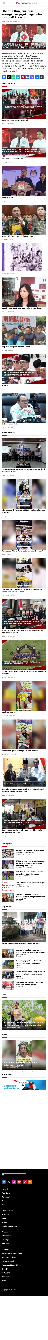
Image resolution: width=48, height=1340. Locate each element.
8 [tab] (32, 1072)
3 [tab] (24, 1032)
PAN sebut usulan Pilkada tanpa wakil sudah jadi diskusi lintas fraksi (23, 422)
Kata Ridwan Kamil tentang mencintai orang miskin (21, 384)
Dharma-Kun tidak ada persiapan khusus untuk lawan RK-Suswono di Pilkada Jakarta (23, 235)
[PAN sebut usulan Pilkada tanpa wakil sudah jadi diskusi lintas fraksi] (24, 407)
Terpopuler (7, 843)
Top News (6, 907)
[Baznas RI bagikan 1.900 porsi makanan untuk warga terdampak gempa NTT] (8, 897)
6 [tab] (26, 1072)
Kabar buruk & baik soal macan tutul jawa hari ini (21, 1063)
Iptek (4, 1218)
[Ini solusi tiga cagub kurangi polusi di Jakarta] (22, 257)
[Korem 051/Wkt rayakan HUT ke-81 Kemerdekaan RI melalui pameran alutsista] (24, 927)
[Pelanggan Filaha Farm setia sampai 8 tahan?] (24, 535)
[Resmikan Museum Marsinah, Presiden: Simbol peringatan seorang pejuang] (24, 773)
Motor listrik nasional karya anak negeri (22, 1155)
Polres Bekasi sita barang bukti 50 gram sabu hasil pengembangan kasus (30, 974)
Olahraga (5, 1240)
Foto (4, 995)
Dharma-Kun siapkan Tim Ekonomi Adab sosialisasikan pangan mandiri (20, 119)
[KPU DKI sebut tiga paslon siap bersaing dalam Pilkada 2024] (24, 181)
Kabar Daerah (7, 1211)
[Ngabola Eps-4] (24, 696)
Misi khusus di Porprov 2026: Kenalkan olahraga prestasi (23, 511)
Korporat (5, 1277)
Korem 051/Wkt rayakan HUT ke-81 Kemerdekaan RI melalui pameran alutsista (21, 942)
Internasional (7, 1236)
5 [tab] (31, 1032)
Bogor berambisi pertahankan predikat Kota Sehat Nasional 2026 (22, 831)
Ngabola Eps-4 (8, 712)
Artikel (4, 1222)
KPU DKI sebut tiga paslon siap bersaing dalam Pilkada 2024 (23, 196)
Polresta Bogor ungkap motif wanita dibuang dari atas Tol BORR (22, 631)
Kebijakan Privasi (9, 1257)
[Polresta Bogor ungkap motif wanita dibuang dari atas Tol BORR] (24, 614)
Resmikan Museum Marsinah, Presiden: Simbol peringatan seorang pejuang (23, 790)
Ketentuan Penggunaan (12, 1253)
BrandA (5, 1269)
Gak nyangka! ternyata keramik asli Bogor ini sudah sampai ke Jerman (22, 590)
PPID (4, 1281)
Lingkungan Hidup (9, 1226)
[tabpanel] (24, 1015)
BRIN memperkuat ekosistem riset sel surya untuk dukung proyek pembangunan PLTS (30, 863)
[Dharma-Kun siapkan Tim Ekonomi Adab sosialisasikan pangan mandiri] (24, 104)
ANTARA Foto (7, 1273)
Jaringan (5, 1249)
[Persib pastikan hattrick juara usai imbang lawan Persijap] (24, 655)
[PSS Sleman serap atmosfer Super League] (8, 886)
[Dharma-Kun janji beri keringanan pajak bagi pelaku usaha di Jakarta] (24, 142)
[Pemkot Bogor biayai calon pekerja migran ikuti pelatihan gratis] (24, 453)
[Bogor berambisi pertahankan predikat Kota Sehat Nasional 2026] (24, 814)
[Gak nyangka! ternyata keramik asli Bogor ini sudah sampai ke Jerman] (24, 573)
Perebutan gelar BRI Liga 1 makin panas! (20, 751)
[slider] (11, 47)
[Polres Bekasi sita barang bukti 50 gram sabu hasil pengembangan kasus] (8, 975)
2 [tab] (21, 1032)
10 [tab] (39, 1072)
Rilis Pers (5, 1244)
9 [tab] (36, 1072)
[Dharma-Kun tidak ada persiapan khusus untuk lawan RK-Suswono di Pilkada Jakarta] (24, 220)
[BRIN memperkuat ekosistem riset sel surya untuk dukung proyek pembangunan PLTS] (8, 864)
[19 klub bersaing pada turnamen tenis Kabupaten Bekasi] (8, 986)
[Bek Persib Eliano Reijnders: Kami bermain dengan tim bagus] (8, 875)
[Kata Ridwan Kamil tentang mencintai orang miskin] (24, 369)
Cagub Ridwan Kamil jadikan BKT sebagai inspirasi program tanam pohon (20, 345)
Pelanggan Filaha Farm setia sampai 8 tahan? (22, 551)
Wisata (5, 1232)
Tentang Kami (8, 1261)
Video (4, 1034)
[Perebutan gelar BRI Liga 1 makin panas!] (24, 734)
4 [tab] (27, 1032)
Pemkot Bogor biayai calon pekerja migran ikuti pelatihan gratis (23, 470)
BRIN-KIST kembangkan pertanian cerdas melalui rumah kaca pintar (23, 1024)
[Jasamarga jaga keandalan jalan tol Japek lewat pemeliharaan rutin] (8, 964)
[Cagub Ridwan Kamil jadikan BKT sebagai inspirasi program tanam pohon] (24, 330)
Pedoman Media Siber (11, 1265)
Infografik (6, 1074)
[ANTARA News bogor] (26, 3)
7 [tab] (29, 1072)
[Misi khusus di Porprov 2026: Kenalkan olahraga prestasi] (24, 494)
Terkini (5, 1189)
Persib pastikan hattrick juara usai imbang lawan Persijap (24, 672)
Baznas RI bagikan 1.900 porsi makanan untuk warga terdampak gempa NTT (30, 896)
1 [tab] (17, 1032)
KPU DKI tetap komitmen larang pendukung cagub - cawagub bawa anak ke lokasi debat (22, 307)
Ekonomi (5, 1214)
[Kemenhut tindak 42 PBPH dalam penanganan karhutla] (8, 853)
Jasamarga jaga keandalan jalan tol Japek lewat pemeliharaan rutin (29, 963)
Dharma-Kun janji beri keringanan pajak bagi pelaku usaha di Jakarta (22, 157)
